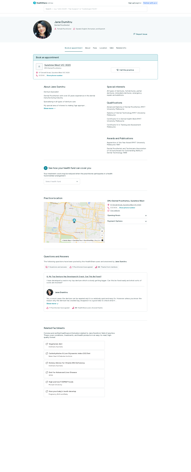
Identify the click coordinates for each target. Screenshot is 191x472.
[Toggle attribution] (102, 240)
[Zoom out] (102, 235)
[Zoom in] (102, 231)
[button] (139, 34)
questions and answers (58, 267)
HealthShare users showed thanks (90, 308)
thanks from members (109, 267)
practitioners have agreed (83, 267)
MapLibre (98, 240)
